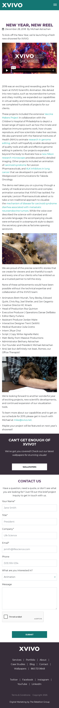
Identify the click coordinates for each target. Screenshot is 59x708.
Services (16, 660)
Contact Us (29, 481)
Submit (29, 634)
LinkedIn (36, 684)
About (43, 660)
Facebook (27, 680)
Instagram (43, 680)
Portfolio (30, 660)
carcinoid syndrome (15, 165)
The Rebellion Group (40, 702)
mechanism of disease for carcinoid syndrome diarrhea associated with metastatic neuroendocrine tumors (29, 207)
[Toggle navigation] (55, 5)
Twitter (14, 680)
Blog (32, 664)
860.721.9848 (38, 669)
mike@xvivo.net (23, 420)
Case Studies (18, 664)
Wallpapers (29, 467)
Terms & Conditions (21, 695)
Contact (43, 664)
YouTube (22, 684)
